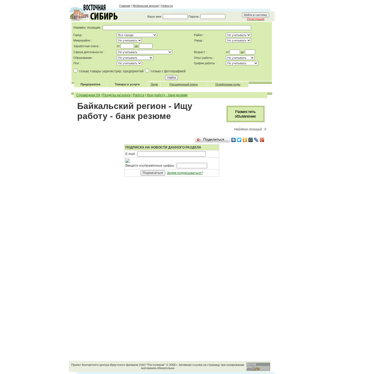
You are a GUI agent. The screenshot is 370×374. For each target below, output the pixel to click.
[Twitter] (239, 139)
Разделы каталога (116, 95)
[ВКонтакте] (233, 139)
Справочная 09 (88, 95)
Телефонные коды (227, 84)
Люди (154, 84)
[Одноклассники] (245, 139)
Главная (124, 5)
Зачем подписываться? (185, 173)
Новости (167, 5)
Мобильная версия (146, 5)
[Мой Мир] (251, 139)
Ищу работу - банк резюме (167, 95)
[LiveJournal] (256, 139)
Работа (138, 95)
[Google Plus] (262, 139)
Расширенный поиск (184, 84)
